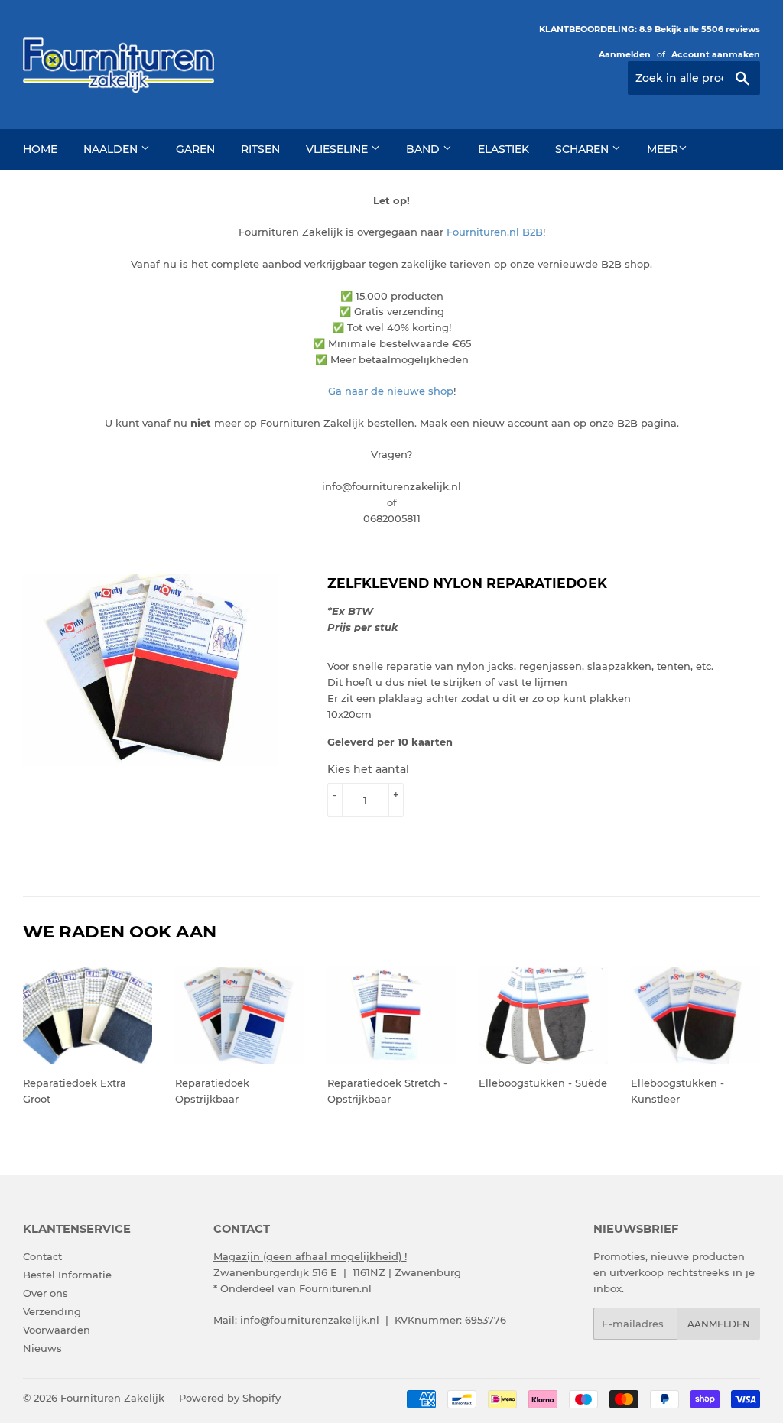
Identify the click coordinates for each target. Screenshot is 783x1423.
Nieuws (42, 1348)
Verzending (52, 1311)
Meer (662, 149)
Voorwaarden (56, 1330)
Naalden (112, 149)
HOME (40, 149)
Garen (195, 149)
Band (424, 149)
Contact (42, 1256)
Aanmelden (625, 54)
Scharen (583, 149)
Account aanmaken (715, 54)
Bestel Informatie (67, 1275)
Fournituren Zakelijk (112, 1398)
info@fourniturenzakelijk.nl (309, 1320)
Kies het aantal (368, 769)
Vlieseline (338, 149)
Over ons (45, 1293)
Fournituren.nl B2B (495, 232)
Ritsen (260, 149)
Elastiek (503, 149)
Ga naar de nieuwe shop (390, 391)
